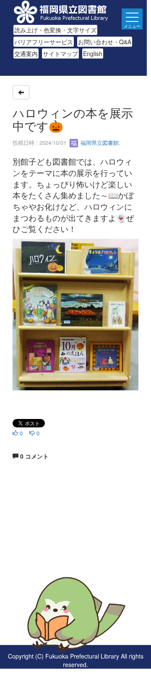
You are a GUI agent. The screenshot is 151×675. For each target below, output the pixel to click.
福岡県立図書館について (45, 564)
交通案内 (26, 53)
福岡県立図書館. (99, 143)
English (92, 53)
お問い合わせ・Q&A (104, 41)
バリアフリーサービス (43, 41)
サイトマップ (60, 53)
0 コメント (33, 456)
